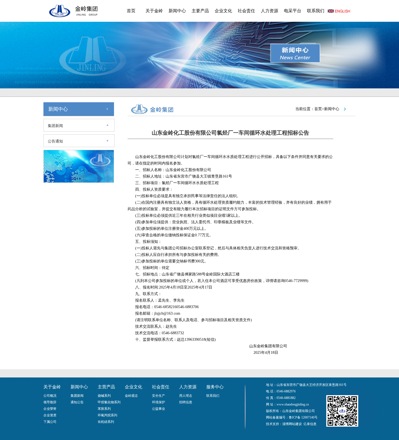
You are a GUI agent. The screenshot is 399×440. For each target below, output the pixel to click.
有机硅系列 (106, 422)
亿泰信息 (309, 424)
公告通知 (55, 141)
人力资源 (269, 10)
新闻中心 (177, 10)
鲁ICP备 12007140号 (303, 417)
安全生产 (158, 396)
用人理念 (185, 396)
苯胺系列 (104, 409)
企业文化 (223, 10)
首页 (131, 10)
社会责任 (246, 10)
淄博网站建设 (292, 424)
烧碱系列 (104, 396)
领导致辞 (49, 402)
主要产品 (200, 10)
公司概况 (49, 396)
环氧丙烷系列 (107, 415)
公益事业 (158, 409)
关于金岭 (154, 10)
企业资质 (49, 415)
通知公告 (77, 402)
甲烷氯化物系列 (109, 402)
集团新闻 (55, 126)
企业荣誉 (49, 409)
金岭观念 (131, 396)
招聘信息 (185, 402)
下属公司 (49, 422)
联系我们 (315, 10)
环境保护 (158, 402)
